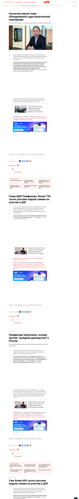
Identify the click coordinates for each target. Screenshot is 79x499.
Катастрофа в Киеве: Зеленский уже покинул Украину (29, 181)
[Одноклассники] (30, 161)
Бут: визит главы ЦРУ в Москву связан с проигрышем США (16, 482)
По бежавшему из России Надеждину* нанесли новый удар (44, 186)
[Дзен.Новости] (20, 161)
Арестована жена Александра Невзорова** (30, 186)
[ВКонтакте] (28, 161)
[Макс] (22, 161)
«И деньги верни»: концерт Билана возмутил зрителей (29, 481)
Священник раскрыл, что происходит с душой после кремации (44, 181)
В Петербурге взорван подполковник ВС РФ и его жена (15, 186)
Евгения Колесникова (17, 284)
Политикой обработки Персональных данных (30, 5)
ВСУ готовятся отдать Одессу (16, 180)
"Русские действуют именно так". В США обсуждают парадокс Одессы (44, 482)
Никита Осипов (16, 434)
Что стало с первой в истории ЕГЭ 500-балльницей (16, 486)
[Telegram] (25, 161)
